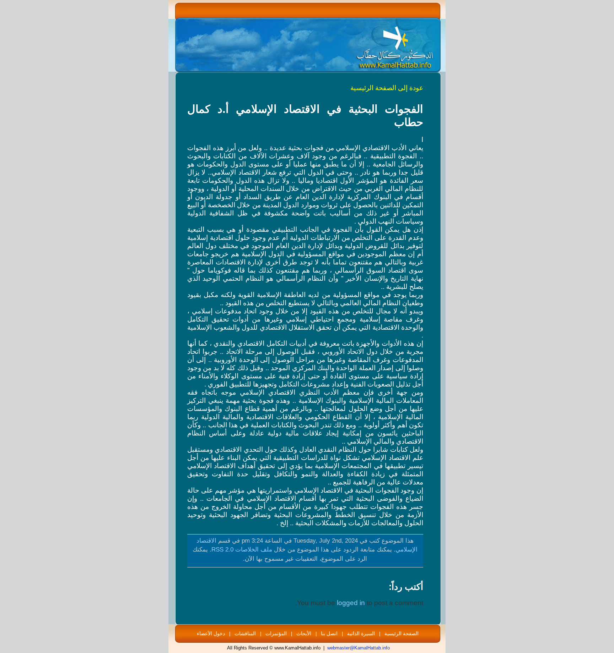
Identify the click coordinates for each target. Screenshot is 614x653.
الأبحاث (303, 633)
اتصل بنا (329, 633)
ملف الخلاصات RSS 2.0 (241, 549)
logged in (351, 603)
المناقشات (245, 633)
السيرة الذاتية (361, 633)
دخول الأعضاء (211, 633)
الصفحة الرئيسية (401, 633)
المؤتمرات (276, 633)
